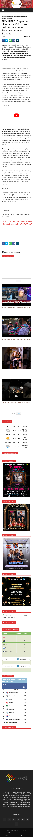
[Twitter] (27, 819)
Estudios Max (26, 835)
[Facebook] (4, 819)
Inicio (3, 14)
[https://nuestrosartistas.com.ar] (16, 591)
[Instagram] (9, 819)
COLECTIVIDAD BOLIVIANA (12, 14)
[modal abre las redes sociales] (17, 40)
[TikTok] (18, 819)
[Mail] (13, 819)
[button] (3, 10)
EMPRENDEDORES (17, 16)
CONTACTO (22, 832)
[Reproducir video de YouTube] (16, 115)
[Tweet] (6, 40)
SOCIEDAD (9, 18)
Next (19, 281)
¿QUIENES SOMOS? (13, 832)
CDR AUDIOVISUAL (14, 830)
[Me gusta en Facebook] (13, 40)
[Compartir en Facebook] (3, 40)
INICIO (7, 830)
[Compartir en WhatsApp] (10, 40)
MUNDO (24, 16)
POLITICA (4, 18)
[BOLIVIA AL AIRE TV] (16, 4)
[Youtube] (16, 824)
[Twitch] (23, 819)
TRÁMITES (23, 830)
